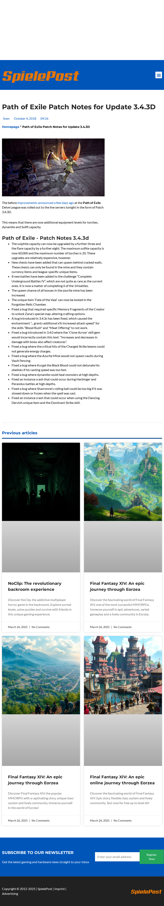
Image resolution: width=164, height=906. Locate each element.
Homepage (10, 127)
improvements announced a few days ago (45, 203)
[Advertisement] (82, 30)
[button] (158, 75)
